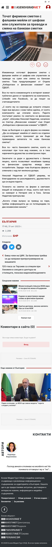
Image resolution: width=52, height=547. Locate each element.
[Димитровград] (15, 523)
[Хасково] (11, 519)
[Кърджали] (13, 526)
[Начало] (2, 7)
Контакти (42, 434)
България (9, 221)
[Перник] (10, 537)
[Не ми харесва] (46, 64)
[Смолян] (14, 534)
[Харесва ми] (39, 64)
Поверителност (8, 498)
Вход (26, 344)
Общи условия (24, 498)
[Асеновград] (26, 7)
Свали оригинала (9, 34)
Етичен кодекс (40, 498)
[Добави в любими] (32, 64)
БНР (15, 235)
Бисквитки (6, 501)
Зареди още (26, 318)
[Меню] (7, 7)
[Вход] (48, 7)
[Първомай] (11, 530)
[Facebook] (4, 510)
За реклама (19, 501)
